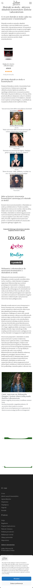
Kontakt (3, 510)
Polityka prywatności (7, 532)
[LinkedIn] (18, 467)
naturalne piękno (17, 366)
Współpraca (5, 505)
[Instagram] (18, 438)
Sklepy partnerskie (7, 537)
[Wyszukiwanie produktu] (2, 3)
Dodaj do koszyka (8, 74)
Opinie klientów (6, 499)
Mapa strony (5, 540)
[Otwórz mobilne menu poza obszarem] (30, 3)
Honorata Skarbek (16, 147)
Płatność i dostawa (6, 529)
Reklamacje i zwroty (7, 535)
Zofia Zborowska (16, 126)
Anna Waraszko (16, 188)
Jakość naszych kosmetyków (9, 496)
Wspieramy (4, 502)
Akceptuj (16, 578)
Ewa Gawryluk (16, 168)
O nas (3, 493)
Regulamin (4, 523)
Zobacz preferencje (16, 583)
